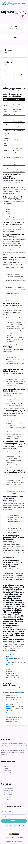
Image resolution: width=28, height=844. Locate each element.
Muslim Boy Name (8, 788)
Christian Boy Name (9, 792)
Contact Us (7, 768)
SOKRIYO (20, 837)
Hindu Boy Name (8, 797)
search (20, 692)
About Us (6, 766)
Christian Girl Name (9, 795)
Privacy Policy (7, 770)
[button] (22, 2)
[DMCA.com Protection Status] (14, 834)
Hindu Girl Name (8, 799)
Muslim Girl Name (8, 790)
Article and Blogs (8, 772)
